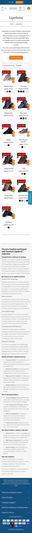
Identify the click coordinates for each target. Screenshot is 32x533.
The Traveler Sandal (23, 141)
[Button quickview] (13, 78)
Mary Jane (23, 113)
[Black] (10, 91)
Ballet (8, 140)
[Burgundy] (12, 91)
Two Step (23, 86)
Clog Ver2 (8, 222)
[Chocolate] (22, 174)
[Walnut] (28, 91)
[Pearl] (25, 147)
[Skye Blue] (23, 118)
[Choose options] (13, 81)
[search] (5, 8)
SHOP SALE (19, 2)
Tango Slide (8, 195)
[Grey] (26, 118)
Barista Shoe (8, 86)
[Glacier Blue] (23, 91)
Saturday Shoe (23, 195)
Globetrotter (8, 113)
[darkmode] (28, 8)
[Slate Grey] (7, 91)
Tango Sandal (8, 169)
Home (12, 24)
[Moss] (26, 91)
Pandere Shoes (18, 529)
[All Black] (19, 91)
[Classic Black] (21, 91)
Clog (23, 169)
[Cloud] (5, 91)
